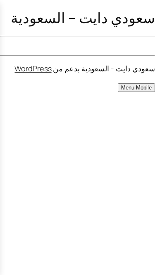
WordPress (32, 68)
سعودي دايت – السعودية (83, 18)
